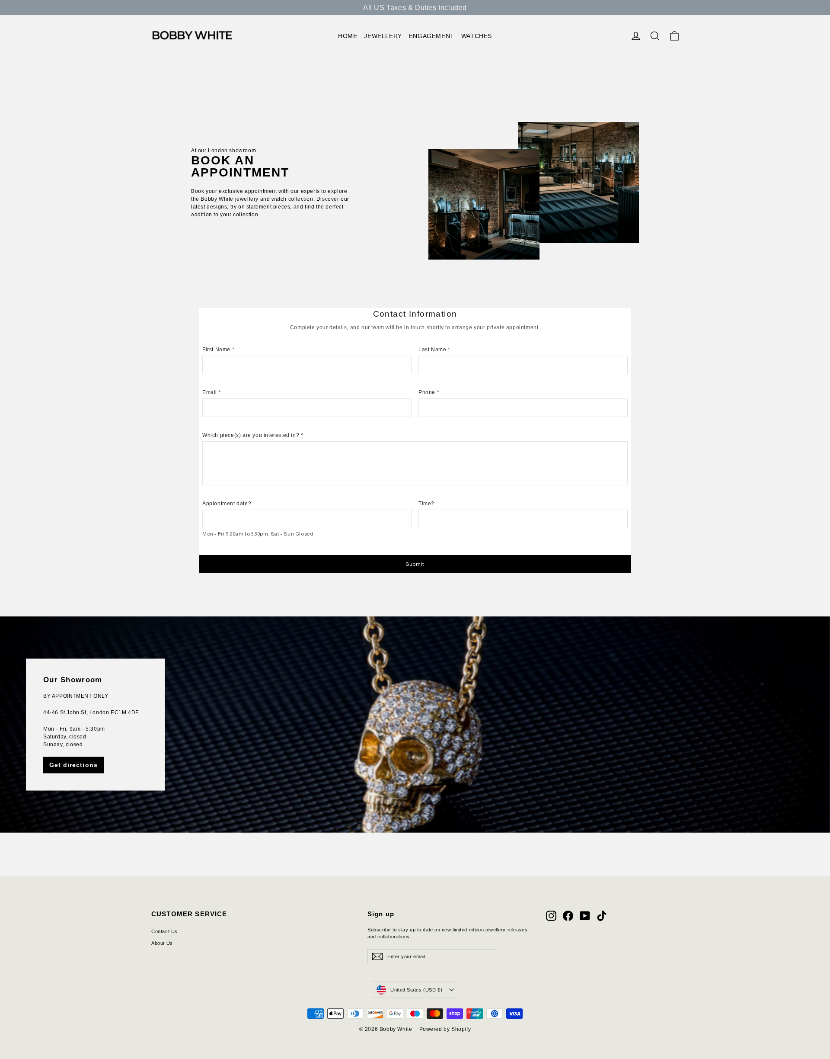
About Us (162, 943)
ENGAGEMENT (431, 35)
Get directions (73, 764)
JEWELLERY (383, 35)
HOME (347, 35)
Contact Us (164, 931)
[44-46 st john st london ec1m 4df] (415, 724)
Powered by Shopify (445, 1029)
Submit (415, 564)
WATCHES (476, 35)
